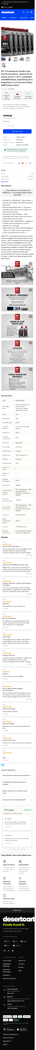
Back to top (17, 910)
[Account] (27, 12)
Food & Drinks (23, 17)
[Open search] (23, 12)
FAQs (5, 1044)
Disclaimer (7, 1041)
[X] (8, 950)
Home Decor (13, 17)
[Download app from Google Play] (9, 1029)
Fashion (32, 17)
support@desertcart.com (15, 1001)
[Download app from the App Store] (22, 1029)
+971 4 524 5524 (12, 1008)
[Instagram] (4, 950)
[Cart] (31, 12)
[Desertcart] (7, 12)
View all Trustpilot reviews (17, 849)
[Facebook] (12, 950)
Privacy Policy (8, 1038)
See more (4, 182)
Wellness (4, 17)
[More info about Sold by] (26, 137)
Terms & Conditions (11, 1034)
